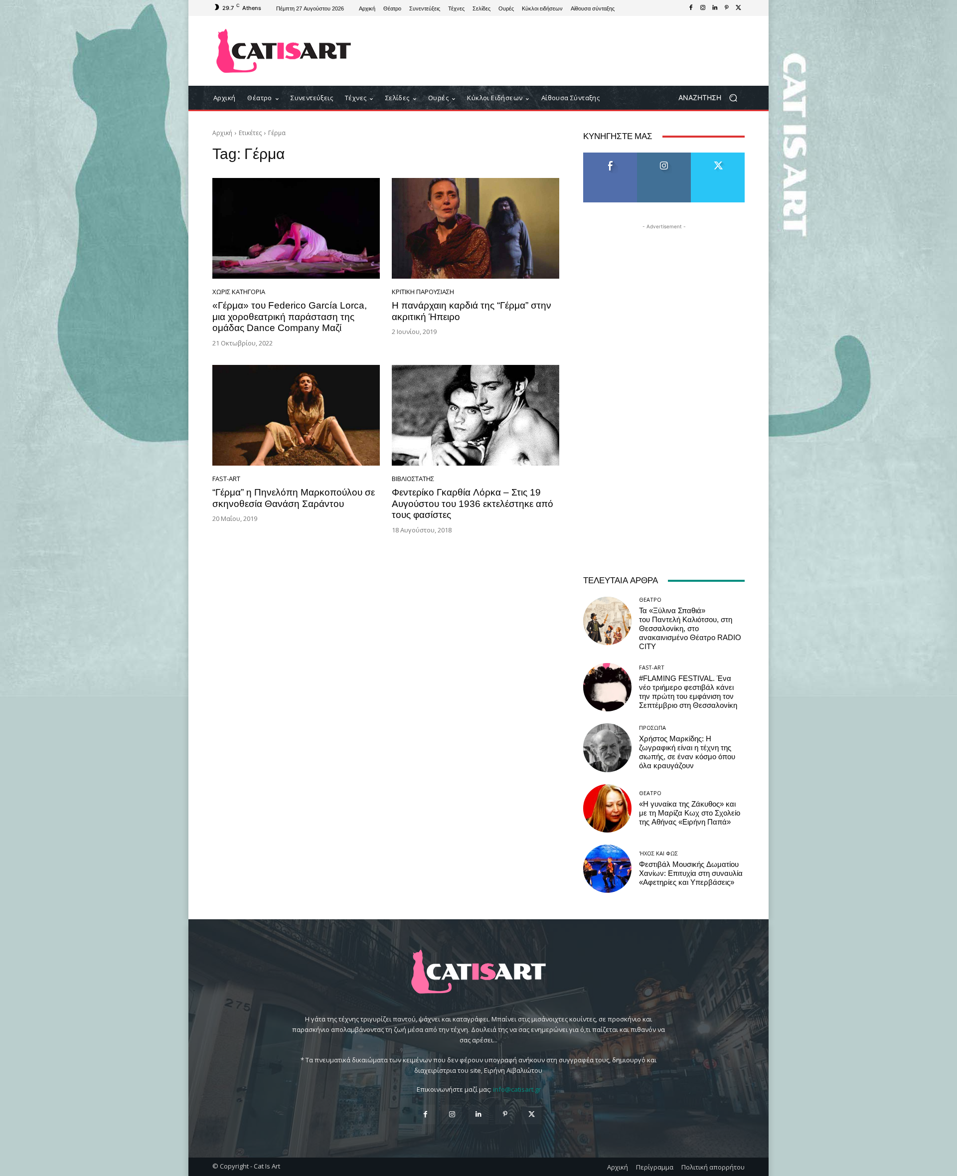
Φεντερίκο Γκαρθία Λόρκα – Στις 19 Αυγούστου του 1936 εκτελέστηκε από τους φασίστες (472, 504)
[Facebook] (691, 8)
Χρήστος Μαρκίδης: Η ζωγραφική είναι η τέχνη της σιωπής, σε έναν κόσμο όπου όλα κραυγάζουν (687, 752)
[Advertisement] (560, 50)
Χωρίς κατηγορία (238, 292)
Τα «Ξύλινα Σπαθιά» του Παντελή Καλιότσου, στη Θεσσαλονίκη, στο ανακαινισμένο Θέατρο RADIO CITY (690, 628)
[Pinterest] (727, 8)
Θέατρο (650, 599)
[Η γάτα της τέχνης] (283, 50)
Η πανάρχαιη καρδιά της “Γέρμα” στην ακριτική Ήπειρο (471, 311)
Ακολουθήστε (664, 156)
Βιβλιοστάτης (413, 479)
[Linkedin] (715, 8)
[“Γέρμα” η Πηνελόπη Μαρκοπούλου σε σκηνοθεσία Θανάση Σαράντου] (296, 415)
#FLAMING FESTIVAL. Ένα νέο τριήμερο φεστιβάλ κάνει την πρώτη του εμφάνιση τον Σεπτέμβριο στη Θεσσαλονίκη (688, 692)
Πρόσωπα (652, 727)
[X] (739, 8)
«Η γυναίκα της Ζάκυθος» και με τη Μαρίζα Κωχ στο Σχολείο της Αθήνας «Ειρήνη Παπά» (689, 813)
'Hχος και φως (658, 853)
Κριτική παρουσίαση (423, 292)
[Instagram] (703, 8)
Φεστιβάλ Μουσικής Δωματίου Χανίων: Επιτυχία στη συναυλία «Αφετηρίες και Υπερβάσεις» (691, 873)
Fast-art (226, 479)
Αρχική (222, 133)
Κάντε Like (610, 156)
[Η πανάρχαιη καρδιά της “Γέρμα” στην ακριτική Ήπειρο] (475, 228)
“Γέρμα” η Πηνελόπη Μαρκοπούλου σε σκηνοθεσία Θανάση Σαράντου (293, 498)
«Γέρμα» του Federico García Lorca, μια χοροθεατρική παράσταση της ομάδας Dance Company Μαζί (289, 317)
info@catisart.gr (517, 1089)
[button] (711, 98)
